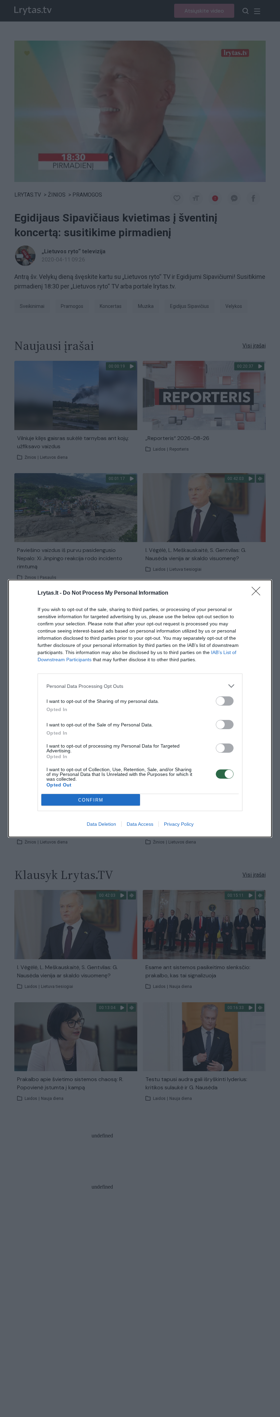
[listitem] (140, 686)
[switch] (225, 701)
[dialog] (140, 708)
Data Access (140, 824)
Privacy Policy (179, 824)
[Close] (258, 593)
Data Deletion (101, 824)
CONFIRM (90, 800)
